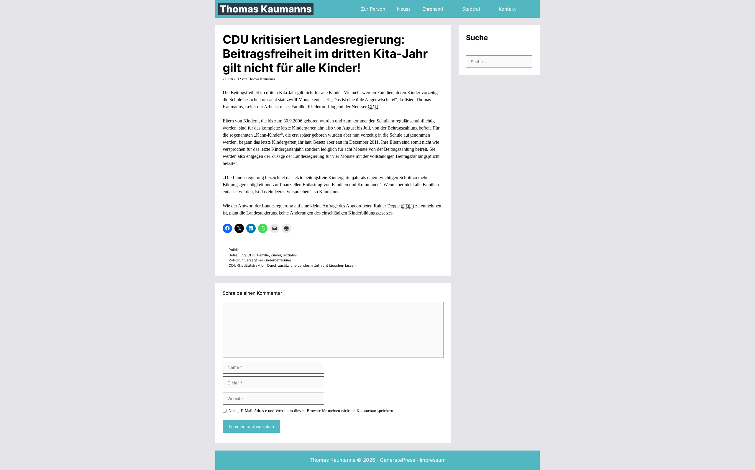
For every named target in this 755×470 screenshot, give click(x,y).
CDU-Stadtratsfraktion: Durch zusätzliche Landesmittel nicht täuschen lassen (292, 265)
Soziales (290, 255)
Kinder (276, 255)
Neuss (404, 9)
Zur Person (373, 9)
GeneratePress (397, 460)
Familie (263, 255)
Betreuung (237, 255)
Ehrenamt (433, 9)
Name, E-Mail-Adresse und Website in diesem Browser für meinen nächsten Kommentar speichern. (311, 411)
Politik (234, 250)
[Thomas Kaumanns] (267, 9)
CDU (251, 255)
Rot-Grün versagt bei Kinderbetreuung (260, 260)
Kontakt (507, 9)
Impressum (433, 460)
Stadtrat (471, 9)
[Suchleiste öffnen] (531, 9)
